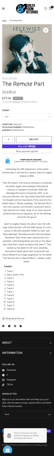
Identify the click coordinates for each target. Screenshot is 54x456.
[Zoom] (46, 30)
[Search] (45, 8)
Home (4, 21)
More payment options (27, 151)
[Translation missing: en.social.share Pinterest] (15, 326)
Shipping (16, 102)
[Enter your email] (49, 414)
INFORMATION (12, 353)
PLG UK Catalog (9, 78)
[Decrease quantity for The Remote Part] (4, 139)
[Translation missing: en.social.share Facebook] (4, 326)
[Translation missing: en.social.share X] (10, 326)
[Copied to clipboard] (21, 326)
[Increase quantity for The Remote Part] (12, 139)
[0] (50, 8)
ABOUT (7, 342)
